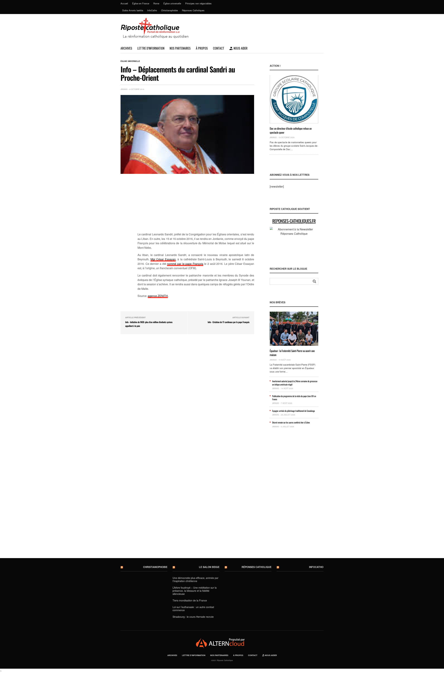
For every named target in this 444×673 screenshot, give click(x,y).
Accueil (124, 3)
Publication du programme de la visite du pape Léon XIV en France (294, 397)
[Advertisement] (196, 205)
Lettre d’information (150, 48)
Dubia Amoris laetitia (132, 10)
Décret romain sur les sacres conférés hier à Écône (291, 422)
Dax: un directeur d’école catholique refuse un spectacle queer (291, 130)
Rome (156, 3)
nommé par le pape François (185, 264)
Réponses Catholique (256, 567)
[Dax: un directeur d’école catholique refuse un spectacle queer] (294, 99)
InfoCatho (152, 10)
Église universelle (172, 3)
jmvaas (124, 89)
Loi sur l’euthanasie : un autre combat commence (193, 608)
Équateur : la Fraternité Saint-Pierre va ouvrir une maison (292, 353)
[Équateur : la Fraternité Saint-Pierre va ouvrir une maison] (294, 329)
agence (153, 296)
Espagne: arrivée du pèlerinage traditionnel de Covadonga (293, 411)
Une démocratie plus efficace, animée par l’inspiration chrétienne (195, 579)
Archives (126, 48)
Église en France (140, 3)
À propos (202, 48)
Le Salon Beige (209, 567)
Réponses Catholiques (193, 10)
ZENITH (163, 296)
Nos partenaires (180, 48)
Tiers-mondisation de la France (190, 600)
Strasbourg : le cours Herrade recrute (193, 616)
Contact (218, 48)
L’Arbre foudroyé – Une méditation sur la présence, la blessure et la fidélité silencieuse (195, 591)
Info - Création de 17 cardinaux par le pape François (228, 322)
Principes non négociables (198, 3)
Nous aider (240, 48)
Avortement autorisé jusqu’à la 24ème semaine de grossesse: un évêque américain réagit (295, 382)
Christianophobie (169, 10)
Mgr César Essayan (163, 259)
